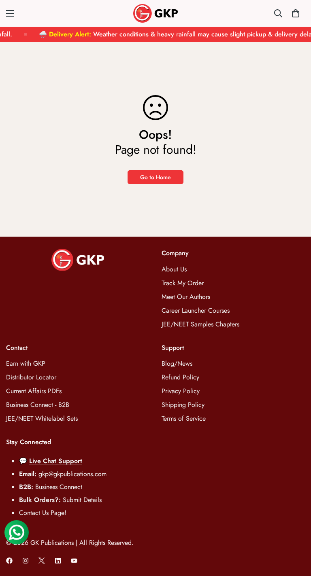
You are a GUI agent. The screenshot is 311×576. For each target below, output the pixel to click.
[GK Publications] (155, 13)
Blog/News (177, 363)
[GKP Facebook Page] (9, 560)
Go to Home (155, 177)
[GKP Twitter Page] (41, 560)
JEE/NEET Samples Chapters (200, 324)
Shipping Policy (183, 404)
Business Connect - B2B (37, 404)
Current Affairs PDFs (34, 391)
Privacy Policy (181, 391)
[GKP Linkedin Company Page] (58, 560)
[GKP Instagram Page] (25, 560)
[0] (295, 13)
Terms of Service (184, 418)
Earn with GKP (25, 363)
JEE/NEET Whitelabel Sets (42, 418)
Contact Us (34, 512)
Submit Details (82, 499)
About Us (174, 269)
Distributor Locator (31, 377)
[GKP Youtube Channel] (74, 560)
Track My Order (183, 283)
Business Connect (58, 486)
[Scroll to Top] (295, 532)
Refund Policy (180, 377)
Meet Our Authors (186, 296)
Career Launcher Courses (196, 310)
